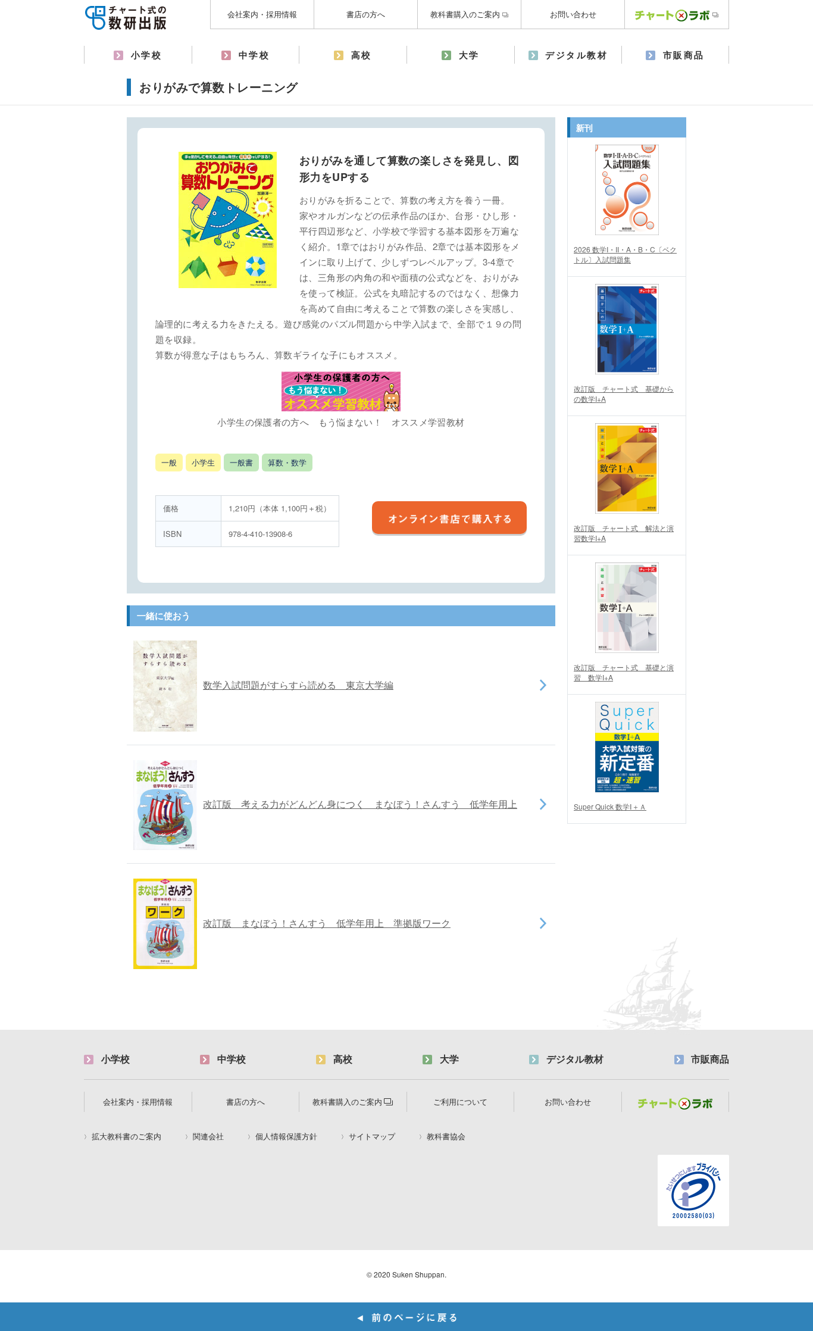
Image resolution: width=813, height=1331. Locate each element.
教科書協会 (446, 1136)
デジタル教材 (576, 54)
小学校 (146, 54)
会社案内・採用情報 (262, 14)
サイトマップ (372, 1136)
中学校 (254, 54)
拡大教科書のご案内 (126, 1136)
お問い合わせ (573, 14)
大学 (469, 54)
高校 (361, 54)
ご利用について (460, 1101)
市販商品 (684, 54)
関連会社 (208, 1136)
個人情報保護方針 (286, 1136)
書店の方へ (365, 14)
